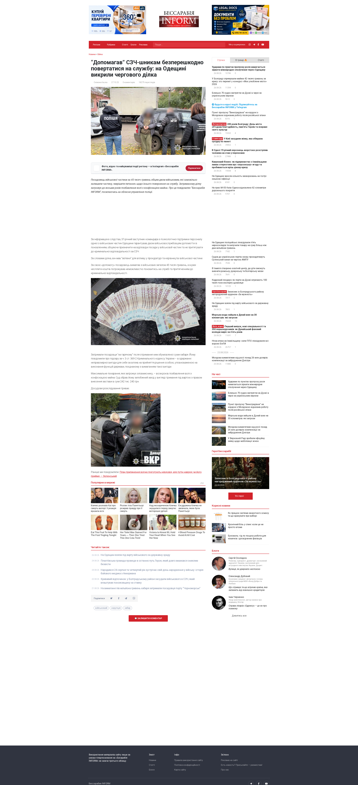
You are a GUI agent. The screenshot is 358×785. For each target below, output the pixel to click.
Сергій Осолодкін (238, 558)
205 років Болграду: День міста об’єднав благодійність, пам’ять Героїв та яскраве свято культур (239, 127)
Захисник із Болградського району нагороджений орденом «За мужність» (238, 293)
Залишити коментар (149, 618)
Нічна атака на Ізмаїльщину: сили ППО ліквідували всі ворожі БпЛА (240, 342)
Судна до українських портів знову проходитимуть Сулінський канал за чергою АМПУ (238, 258)
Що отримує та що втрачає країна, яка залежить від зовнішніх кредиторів (248, 588)
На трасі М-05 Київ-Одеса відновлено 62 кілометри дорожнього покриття (239, 189)
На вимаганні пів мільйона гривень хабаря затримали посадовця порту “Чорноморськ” (150, 588)
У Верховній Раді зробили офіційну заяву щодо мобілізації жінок (246, 439)
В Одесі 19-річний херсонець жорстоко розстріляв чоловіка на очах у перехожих (240, 151)
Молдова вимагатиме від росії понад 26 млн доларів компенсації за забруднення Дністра (240, 359)
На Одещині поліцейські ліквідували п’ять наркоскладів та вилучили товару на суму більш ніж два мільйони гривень (239, 245)
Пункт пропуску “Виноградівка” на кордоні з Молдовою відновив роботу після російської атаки (239, 114)
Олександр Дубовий (239, 576)
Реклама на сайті (229, 760)
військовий (101, 608)
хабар (127, 608)
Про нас (225, 769)
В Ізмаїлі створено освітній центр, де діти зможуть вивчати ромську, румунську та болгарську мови (238, 269)
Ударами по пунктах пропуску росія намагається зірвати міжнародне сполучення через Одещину (238, 68)
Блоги (133, 44)
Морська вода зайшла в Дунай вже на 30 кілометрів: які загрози (234, 316)
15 (235, 321)
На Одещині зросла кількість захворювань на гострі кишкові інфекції (239, 177)
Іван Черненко (236, 597)
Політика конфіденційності (187, 765)
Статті (125, 44)
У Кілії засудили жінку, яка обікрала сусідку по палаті (237, 140)
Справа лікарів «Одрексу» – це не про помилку (248, 607)
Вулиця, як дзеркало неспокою (244, 569)
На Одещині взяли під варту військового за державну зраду (135, 554)
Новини (152, 760)
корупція (116, 608)
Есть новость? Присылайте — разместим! (241, 765)
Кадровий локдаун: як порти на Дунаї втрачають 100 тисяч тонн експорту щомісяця (239, 281)
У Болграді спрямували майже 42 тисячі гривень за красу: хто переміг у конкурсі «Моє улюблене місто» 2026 (239, 81)
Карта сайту (180, 769)
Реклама (143, 44)
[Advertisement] (148, 216)
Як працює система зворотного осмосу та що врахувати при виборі (248, 514)
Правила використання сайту (188, 760)
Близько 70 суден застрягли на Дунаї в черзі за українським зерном (237, 94)
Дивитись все (239, 615)
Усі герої (239, 496)
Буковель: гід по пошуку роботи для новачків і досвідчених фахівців (247, 537)
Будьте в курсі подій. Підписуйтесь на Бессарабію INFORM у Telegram (234, 106)
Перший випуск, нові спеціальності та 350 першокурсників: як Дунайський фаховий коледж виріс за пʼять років (239, 329)
